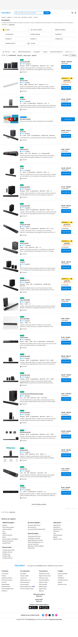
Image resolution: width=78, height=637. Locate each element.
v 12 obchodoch (65, 207)
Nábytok (55, 537)
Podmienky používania (7, 578)
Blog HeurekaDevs (6, 586)
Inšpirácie (60, 582)
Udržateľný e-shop (62, 584)
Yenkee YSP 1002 (24, 149)
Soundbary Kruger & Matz (8, 550)
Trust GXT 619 (23, 469)
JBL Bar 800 (23, 131)
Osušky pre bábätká (7, 529)
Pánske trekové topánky (8, 527)
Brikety (4, 537)
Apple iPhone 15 (57, 525)
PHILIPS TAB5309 (24, 243)
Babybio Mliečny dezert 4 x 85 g (35, 540)
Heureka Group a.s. (31, 619)
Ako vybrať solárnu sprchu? (34, 525)
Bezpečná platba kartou (26, 586)
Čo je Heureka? (5, 574)
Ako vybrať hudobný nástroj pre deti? (36, 529)
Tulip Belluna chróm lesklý (34, 538)
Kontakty (4, 576)
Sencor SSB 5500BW (25, 300)
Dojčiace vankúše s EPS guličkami (10, 539)
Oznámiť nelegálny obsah (7, 589)
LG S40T (22, 168)
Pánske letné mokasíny (7, 541)
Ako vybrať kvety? (32, 527)
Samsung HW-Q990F (25, 62)
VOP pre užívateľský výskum (27, 589)
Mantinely (4, 525)
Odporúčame (57, 523)
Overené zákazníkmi (62, 574)
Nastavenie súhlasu (25, 582)
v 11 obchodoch (65, 339)
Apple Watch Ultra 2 (58, 529)
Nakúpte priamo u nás (25, 580)
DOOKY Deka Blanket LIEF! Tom (35, 542)
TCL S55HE (22, 99)
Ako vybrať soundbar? (25, 119)
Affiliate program (43, 586)
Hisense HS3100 (24, 450)
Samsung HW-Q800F (25, 356)
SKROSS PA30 (31, 548)
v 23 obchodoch (65, 470)
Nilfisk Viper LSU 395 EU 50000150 (35, 546)
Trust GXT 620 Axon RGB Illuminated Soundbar (31, 394)
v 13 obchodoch (65, 489)
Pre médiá (4, 582)
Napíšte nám (39, 596)
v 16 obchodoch (65, 301)
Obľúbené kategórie (8, 523)
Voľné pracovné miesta (7, 580)
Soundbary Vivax (6, 554)
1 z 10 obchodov (65, 285)
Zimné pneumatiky (57, 535)
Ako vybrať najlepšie (34, 523)
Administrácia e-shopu (44, 574)
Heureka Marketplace (44, 580)
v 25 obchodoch (65, 395)
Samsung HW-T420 (24, 280)
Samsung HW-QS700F (25, 432)
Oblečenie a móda (57, 539)
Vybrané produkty (33, 534)
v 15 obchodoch (65, 132)
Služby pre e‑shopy (43, 578)
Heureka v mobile (24, 576)
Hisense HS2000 (24, 337)
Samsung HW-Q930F (25, 375)
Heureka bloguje (5, 584)
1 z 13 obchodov (65, 228)
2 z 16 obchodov (65, 84)
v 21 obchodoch (65, 170)
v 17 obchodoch (65, 376)
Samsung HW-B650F (25, 187)
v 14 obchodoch (65, 101)
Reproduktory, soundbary (26, 17)
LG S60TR (22, 262)
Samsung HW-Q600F (25, 206)
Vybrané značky (6, 547)
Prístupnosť (4, 591)
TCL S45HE (22, 488)
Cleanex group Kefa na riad (34, 536)
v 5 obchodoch (64, 151)
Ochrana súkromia (24, 584)
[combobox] (29, 12)
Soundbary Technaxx (7, 552)
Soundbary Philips (6, 556)
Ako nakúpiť (23, 574)
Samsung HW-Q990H (25, 224)
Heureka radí (23, 578)
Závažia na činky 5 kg (7, 535)
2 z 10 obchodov (65, 247)
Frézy (3, 531)
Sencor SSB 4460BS (24, 319)
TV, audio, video (16, 17)
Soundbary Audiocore (7, 558)
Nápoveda (41, 591)
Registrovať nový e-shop (45, 576)
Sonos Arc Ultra (24, 80)
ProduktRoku (61, 578)
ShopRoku (60, 576)
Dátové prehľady (43, 584)
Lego (54, 533)
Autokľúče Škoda (6, 543)
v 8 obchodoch (64, 63)
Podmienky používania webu (55, 619)
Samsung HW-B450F (25, 412)
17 (73, 508)
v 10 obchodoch (65, 451)
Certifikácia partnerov (63, 580)
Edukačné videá (42, 589)
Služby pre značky (43, 582)
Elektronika (9, 17)
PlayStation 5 (56, 531)
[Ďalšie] (75, 508)
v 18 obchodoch (65, 433)
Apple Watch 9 (56, 527)
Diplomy (4, 533)
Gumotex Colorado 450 (33, 544)
